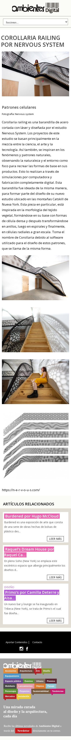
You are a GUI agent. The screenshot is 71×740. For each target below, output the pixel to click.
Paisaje (50, 686)
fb (27, 649)
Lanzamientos (25, 686)
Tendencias (57, 691)
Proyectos (25, 691)
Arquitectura (26, 671)
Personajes (10, 691)
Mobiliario (10, 686)
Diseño (46, 671)
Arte (38, 671)
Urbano (40, 681)
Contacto (37, 642)
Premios (51, 681)
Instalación (23, 696)
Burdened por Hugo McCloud (32, 516)
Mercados (10, 696)
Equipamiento (12, 676)
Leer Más (55, 539)
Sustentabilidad (41, 691)
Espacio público (13, 681)
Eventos (29, 681)
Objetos (40, 686)
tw (21, 649)
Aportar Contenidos (16, 642)
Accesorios (10, 671)
